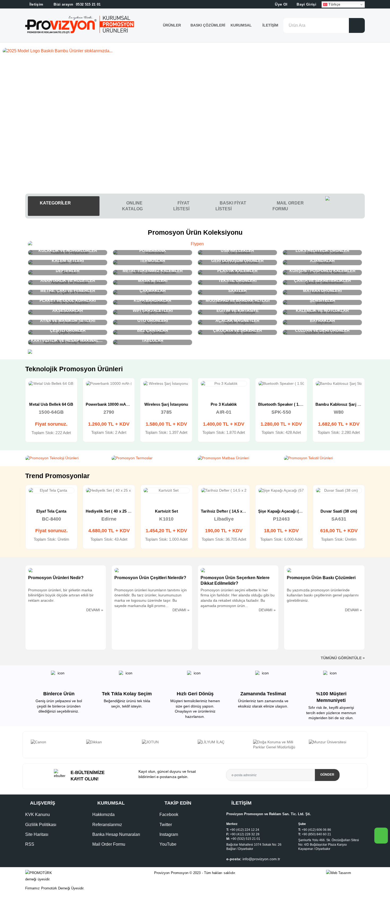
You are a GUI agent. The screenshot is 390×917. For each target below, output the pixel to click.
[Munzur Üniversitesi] (334, 742)
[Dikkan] (111, 742)
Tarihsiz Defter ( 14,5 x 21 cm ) (229, 511)
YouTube (167, 844)
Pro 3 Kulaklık (224, 404)
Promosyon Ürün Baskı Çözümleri (321, 577)
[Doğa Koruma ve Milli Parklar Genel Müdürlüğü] (278, 745)
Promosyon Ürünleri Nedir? (56, 577)
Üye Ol (280, 4)
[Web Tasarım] (345, 873)
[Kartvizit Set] (166, 491)
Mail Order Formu (108, 844)
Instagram (168, 834)
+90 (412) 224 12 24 (244, 830)
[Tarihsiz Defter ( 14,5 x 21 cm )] (224, 491)
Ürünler (172, 25)
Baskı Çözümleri (207, 25)
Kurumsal (242, 25)
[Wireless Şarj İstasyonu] (166, 384)
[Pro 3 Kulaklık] (224, 384)
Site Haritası (36, 834)
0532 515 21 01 (77, 4)
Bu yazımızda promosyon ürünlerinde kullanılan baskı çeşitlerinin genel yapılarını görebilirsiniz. (323, 595)
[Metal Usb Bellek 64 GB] (51, 384)
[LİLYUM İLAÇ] (223, 742)
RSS (29, 844)
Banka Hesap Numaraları (116, 834)
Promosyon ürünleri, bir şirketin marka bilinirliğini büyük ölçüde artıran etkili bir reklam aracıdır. (61, 595)
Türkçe (333, 4)
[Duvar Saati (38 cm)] (339, 491)
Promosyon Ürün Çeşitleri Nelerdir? (150, 577)
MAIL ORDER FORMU (288, 206)
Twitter (165, 824)
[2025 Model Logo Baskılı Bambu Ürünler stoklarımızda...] (195, 51)
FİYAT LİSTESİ (181, 206)
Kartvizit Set (166, 511)
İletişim (270, 25)
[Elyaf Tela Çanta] (51, 491)
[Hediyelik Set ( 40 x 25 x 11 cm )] (109, 491)
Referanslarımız (107, 824)
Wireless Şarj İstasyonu (166, 404)
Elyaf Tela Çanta (51, 511)
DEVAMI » (94, 610)
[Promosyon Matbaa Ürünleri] (238, 458)
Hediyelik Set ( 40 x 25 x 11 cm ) (115, 511)
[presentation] (28, 744)
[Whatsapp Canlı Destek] (345, 206)
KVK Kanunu (37, 814)
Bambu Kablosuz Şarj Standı (342, 404)
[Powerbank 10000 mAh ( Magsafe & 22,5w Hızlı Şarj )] (109, 384)
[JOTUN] (167, 742)
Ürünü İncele (32, 389)
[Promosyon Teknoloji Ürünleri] (65, 458)
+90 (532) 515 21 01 (245, 839)
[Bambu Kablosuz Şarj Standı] (338, 384)
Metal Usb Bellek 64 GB (51, 404)
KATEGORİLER (55, 203)
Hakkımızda (103, 814)
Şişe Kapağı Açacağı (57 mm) (285, 511)
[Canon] (56, 742)
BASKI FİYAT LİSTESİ (230, 206)
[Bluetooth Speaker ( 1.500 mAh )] (281, 384)
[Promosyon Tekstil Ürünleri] (324, 458)
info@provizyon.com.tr (261, 859)
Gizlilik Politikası (40, 824)
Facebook (168, 814)
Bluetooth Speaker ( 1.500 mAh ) (288, 404)
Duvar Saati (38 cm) (338, 511)
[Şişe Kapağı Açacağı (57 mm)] (281, 491)
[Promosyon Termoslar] (151, 458)
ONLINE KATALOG (132, 206)
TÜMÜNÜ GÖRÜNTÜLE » (343, 658)
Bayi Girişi (306, 4)
